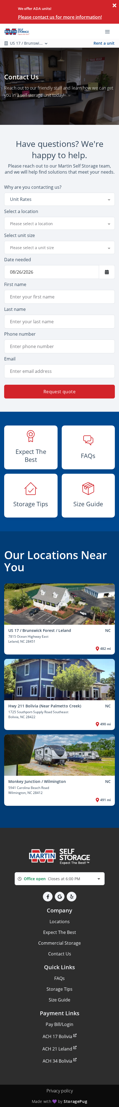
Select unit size (19, 235)
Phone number (20, 334)
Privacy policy (59, 1091)
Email (9, 359)
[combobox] (59, 199)
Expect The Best (59, 932)
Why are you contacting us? (32, 187)
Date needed (17, 260)
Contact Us (59, 954)
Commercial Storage (59, 943)
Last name (15, 309)
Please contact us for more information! (60, 17)
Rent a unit (104, 43)
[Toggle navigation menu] (110, 31)
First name (15, 284)
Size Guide (59, 1000)
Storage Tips (59, 989)
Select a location (21, 211)
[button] (48, 896)
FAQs (59, 978)
